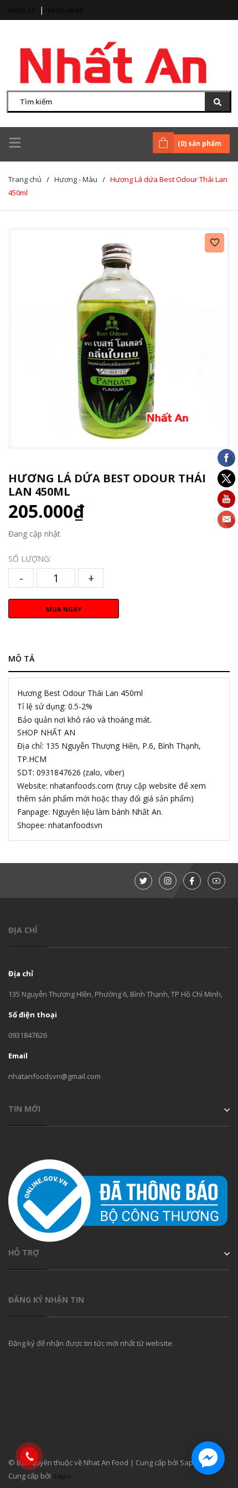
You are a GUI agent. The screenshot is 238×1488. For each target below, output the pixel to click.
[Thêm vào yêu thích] (214, 243)
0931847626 (27, 1035)
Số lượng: (29, 558)
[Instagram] (168, 881)
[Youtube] (216, 881)
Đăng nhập (66, 10)
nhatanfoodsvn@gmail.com (54, 1076)
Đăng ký (21, 10)
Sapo (62, 1476)
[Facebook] (192, 881)
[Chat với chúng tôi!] (208, 1458)
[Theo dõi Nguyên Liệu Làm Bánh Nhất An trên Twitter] (143, 881)
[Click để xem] (119, 339)
